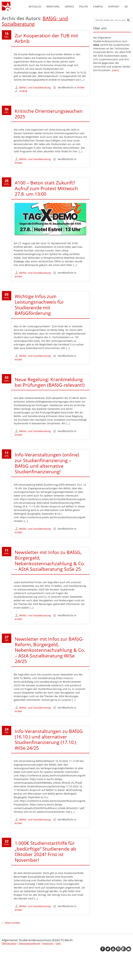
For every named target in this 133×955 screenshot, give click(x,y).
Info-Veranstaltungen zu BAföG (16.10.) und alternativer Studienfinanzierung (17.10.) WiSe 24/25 (49, 739)
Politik (83, 6)
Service (69, 6)
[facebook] (102, 949)
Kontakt (113, 6)
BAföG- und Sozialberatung (35, 87)
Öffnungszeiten (9, 943)
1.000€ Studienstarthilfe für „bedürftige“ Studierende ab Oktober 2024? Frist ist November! (45, 851)
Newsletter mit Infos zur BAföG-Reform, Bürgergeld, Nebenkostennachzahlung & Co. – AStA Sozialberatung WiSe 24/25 (50, 650)
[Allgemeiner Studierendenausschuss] (6, 9)
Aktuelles (35, 6)
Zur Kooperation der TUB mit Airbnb (46, 38)
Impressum (47, 943)
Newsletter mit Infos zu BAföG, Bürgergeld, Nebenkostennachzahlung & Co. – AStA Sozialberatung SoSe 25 (50, 560)
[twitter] (107, 949)
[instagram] (118, 949)
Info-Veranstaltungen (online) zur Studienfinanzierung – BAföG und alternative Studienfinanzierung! (47, 463)
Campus (98, 6)
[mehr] (115, 70)
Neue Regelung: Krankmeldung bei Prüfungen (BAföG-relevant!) (50, 382)
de (126, 6)
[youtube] (113, 949)
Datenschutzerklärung (29, 943)
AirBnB (23, 91)
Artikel (81, 87)
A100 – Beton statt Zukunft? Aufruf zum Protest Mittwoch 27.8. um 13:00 (46, 188)
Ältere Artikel (11, 922)
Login (58, 943)
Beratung (53, 6)
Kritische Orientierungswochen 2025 (49, 114)
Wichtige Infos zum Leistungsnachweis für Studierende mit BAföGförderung (39, 304)
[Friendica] (123, 949)
